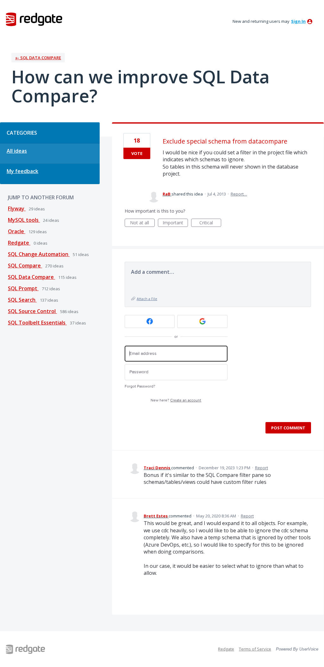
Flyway (17, 208)
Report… (239, 194)
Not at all (142, 223)
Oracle (16, 231)
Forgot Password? (140, 386)
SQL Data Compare (31, 276)
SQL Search (22, 299)
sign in (298, 21)
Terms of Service (255, 649)
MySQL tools (24, 219)
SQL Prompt (23, 288)
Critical (210, 223)
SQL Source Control (32, 311)
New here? (176, 400)
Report (261, 468)
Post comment (288, 428)
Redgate (19, 242)
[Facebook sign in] (150, 321)
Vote (136, 153)
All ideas (17, 150)
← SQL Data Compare (38, 58)
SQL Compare (25, 265)
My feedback (22, 171)
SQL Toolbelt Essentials (37, 322)
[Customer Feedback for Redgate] (34, 19)
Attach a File (147, 298)
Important (175, 223)
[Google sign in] (202, 321)
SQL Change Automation (39, 254)
